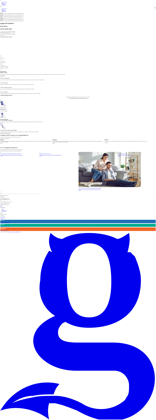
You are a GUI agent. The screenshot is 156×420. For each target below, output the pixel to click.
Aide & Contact (4, 3)
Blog (2, 9)
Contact (3, 209)
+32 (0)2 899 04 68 (2, 217)
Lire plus (80, 190)
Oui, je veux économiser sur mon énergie (5, 133)
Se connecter (3, 4)
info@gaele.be (2, 218)
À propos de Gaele (4, 8)
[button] (1, 144)
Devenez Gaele (4, 11)
